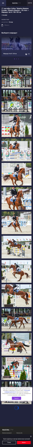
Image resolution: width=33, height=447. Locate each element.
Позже (9, 442)
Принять (16, 398)
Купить (24, 442)
